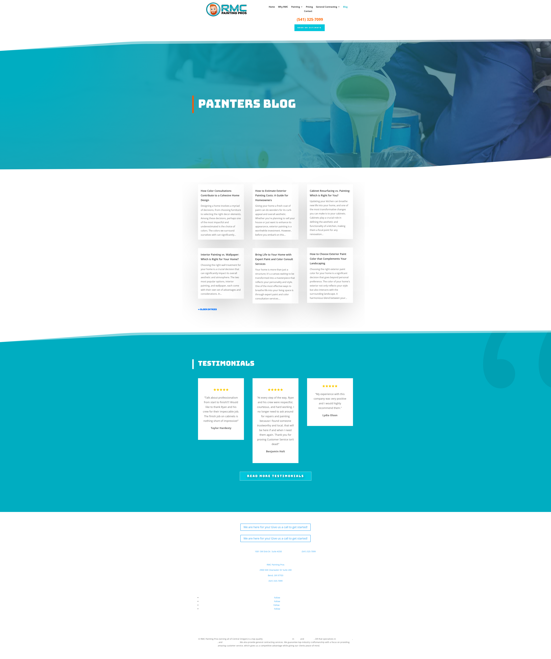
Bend (297, 639)
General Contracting (326, 7)
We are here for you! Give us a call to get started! (275, 527)
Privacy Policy (327, 645)
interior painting (344, 639)
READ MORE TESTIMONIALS (275, 476)
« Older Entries (207, 309)
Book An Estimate (310, 27)
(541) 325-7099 (310, 19)
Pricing (309, 7)
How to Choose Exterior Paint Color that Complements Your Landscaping (328, 258)
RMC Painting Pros (275, 564)
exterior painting (209, 642)
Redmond (309, 639)
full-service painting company (277, 639)
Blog (345, 7)
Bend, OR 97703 (275, 575)
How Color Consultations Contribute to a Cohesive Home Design (220, 195)
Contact (308, 11)
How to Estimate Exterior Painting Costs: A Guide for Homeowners (271, 195)
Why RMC (283, 7)
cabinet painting (231, 642)
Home (272, 7)
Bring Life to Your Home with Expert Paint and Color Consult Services (274, 259)
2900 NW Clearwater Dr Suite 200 (276, 570)
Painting (295, 7)
